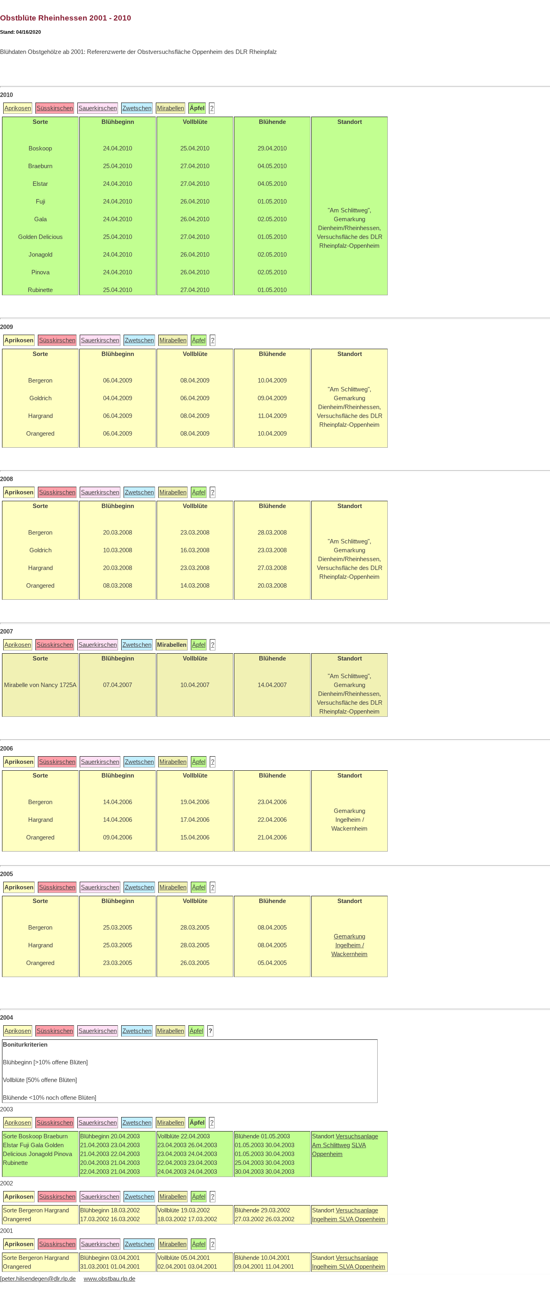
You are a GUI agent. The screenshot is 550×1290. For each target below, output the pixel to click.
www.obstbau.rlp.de (109, 1279)
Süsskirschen (55, 108)
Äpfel (198, 340)
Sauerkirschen (98, 108)
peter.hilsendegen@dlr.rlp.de (39, 1279)
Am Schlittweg (331, 1145)
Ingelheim (325, 1219)
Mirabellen (170, 108)
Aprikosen (17, 108)
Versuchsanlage (357, 1136)
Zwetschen (136, 108)
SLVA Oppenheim (362, 1219)
